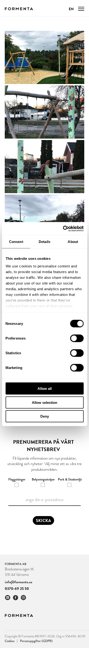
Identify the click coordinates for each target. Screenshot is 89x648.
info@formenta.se (18, 582)
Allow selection (44, 402)
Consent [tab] (16, 242)
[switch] (77, 338)
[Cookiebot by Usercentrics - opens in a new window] (63, 228)
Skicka (43, 520)
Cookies (11, 640)
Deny (44, 416)
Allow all (44, 389)
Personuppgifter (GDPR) (36, 641)
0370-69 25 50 (17, 588)
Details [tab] (44, 242)
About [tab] (73, 242)
